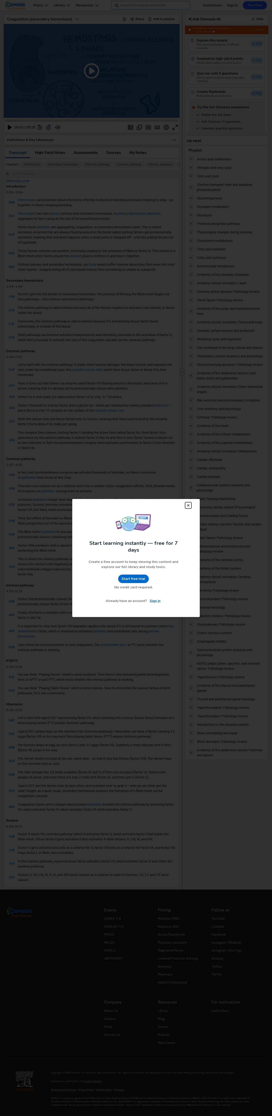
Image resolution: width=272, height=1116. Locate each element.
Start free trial (133, 578)
